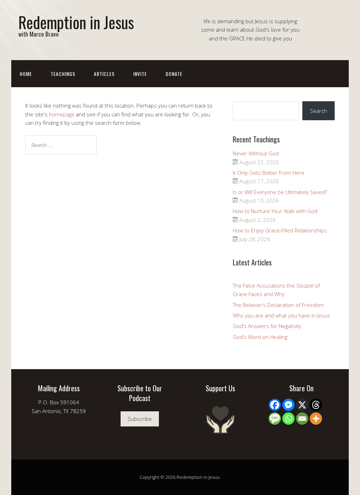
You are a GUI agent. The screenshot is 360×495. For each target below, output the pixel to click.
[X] (302, 405)
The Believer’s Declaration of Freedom (278, 304)
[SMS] (275, 418)
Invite (140, 73)
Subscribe (140, 418)
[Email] (302, 418)
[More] (316, 418)
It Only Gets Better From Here (268, 172)
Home (26, 73)
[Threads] (316, 405)
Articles (104, 73)
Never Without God (256, 153)
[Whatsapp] (288, 418)
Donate (174, 73)
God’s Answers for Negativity (267, 325)
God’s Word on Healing (260, 336)
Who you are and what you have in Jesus (281, 315)
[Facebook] (275, 405)
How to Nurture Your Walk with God (275, 210)
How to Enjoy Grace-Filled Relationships (280, 230)
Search (318, 110)
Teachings (63, 73)
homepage (62, 114)
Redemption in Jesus (76, 22)
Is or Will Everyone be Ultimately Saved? (280, 191)
